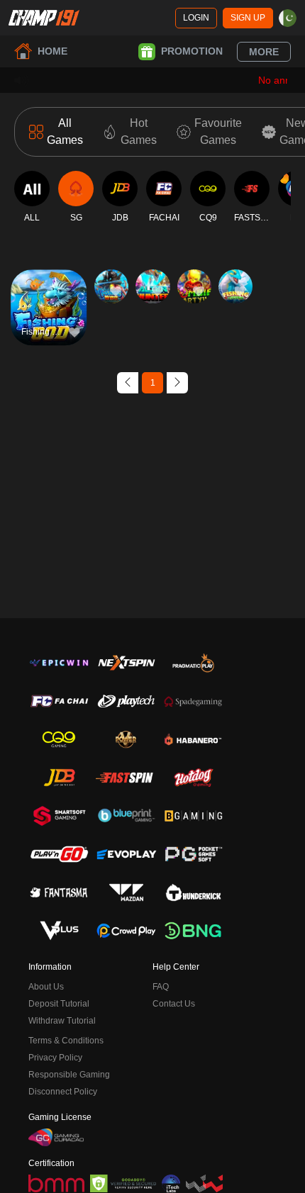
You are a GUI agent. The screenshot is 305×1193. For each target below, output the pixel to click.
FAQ (160, 987)
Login (196, 18)
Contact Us (173, 1004)
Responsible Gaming (69, 1075)
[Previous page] (127, 382)
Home (52, 51)
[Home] (44, 17)
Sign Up (248, 18)
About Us (46, 987)
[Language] (287, 18)
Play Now (48, 319)
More (264, 51)
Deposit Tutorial (58, 1004)
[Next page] (177, 382)
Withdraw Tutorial (62, 1021)
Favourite (48, 287)
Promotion (192, 51)
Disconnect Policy (62, 1092)
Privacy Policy (55, 1058)
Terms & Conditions (66, 1041)
